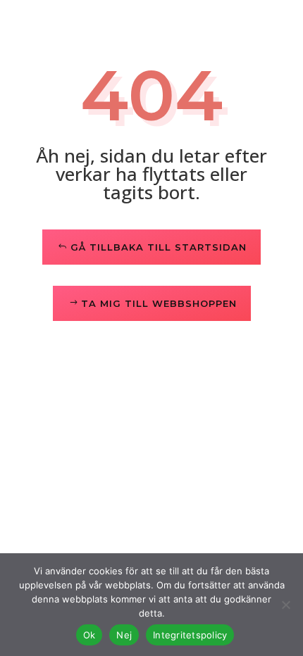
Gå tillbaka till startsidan (158, 247)
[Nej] (285, 605)
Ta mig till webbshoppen (159, 303)
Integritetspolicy (190, 635)
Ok (89, 635)
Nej (124, 635)
